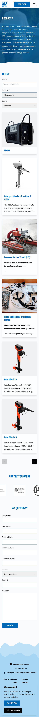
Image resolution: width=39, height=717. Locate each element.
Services (25, 679)
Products (25, 683)
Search (4, 79)
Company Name (8, 558)
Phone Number (8, 548)
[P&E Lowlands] (4, 4)
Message (5, 591)
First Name (6, 515)
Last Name (6, 526)
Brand (4, 101)
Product (5, 569)
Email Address (7, 537)
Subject (5, 580)
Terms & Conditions (10, 679)
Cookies (14, 683)
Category (5, 90)
